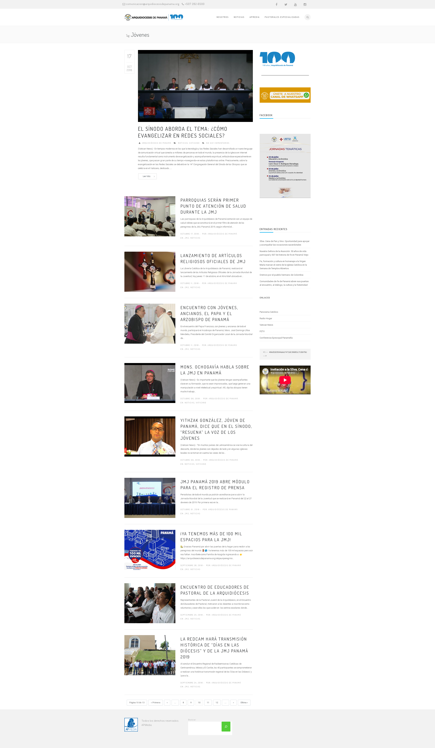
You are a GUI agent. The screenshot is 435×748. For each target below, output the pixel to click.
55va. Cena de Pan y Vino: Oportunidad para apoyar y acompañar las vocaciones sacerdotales (284, 243)
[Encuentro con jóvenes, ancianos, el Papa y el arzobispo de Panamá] (149, 323)
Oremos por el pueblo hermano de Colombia (281, 275)
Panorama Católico (269, 312)
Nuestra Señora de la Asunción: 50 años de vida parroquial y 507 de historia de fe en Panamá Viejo (284, 253)
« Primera (155, 702)
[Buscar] (226, 727)
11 (208, 702)
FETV (262, 331)
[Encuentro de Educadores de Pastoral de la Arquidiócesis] (149, 603)
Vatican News (266, 325)
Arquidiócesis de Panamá (156, 143)
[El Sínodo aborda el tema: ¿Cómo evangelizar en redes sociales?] (195, 85)
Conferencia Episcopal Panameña (276, 338)
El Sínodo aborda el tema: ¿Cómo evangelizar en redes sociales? (183, 132)
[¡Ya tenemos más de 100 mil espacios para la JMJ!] (149, 549)
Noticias (239, 17)
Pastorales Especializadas (282, 17)
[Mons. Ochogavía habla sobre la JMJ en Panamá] (149, 382)
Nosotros (223, 17)
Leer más (147, 176)
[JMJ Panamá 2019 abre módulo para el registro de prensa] (149, 497)
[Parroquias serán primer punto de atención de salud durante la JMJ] (149, 216)
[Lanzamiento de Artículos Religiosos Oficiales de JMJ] (149, 271)
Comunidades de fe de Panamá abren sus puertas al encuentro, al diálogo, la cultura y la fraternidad (284, 283)
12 (217, 702)
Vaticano (194, 143)
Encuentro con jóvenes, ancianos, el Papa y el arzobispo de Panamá (209, 313)
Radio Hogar (266, 318)
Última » (244, 702)
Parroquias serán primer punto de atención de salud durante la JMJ (213, 206)
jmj (187, 238)
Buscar (192, 719)
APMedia (255, 17)
